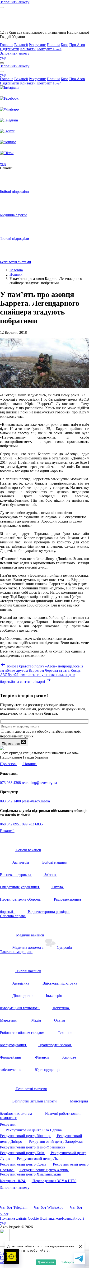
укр (3, 58)
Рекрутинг (37, 45)
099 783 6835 (32, 824)
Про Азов (77, 45)
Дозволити (46, 1262)
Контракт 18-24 (49, 49)
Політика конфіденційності (62, 1218)
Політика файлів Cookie (20, 1218)
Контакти (28, 49)
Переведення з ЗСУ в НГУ (54, 1181)
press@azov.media (36, 801)
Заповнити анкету (15, 1187)
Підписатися (11, 743)
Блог (64, 45)
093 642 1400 (11, 801)
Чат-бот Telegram (13, 1207)
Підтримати (9, 49)
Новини (53, 45)
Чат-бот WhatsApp (48, 1207)
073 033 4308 (11, 783)
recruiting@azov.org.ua (39, 783)
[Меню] (2, 7)
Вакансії (21, 45)
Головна (6, 45)
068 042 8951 (11, 824)
